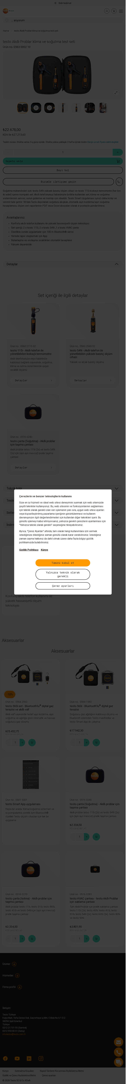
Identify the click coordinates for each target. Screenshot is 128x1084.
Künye (44, 549)
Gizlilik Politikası (28, 549)
